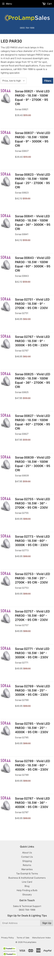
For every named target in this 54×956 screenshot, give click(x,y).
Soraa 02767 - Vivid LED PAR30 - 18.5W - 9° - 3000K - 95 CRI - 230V (32, 341)
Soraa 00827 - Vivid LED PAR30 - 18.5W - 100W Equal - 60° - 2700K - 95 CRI (32, 422)
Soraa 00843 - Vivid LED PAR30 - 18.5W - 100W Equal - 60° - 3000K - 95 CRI (32, 264)
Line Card (27, 881)
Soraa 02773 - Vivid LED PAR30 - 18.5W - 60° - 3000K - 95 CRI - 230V (32, 541)
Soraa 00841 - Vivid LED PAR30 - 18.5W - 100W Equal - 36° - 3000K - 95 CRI (32, 222)
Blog (27, 886)
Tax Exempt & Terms (27, 873)
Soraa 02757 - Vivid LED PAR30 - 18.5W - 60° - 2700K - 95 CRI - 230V (32, 616)
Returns (27, 865)
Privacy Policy (7, 937)
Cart (49, 3)
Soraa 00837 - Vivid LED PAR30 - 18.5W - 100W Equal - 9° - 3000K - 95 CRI (32, 139)
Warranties (27, 869)
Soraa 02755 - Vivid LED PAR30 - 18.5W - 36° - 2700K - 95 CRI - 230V (32, 503)
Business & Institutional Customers (27, 877)
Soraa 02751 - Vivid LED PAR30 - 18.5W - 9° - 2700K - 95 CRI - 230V (32, 304)
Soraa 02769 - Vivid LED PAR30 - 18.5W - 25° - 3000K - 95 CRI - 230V (32, 690)
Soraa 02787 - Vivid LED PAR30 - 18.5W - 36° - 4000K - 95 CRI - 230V (32, 803)
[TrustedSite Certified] (9, 949)
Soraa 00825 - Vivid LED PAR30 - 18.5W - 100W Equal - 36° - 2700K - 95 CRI (32, 380)
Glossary (27, 894)
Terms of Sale (23, 937)
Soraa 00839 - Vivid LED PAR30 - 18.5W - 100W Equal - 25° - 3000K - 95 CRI (32, 464)
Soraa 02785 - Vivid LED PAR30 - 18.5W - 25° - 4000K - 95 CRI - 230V (32, 728)
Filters (47, 80)
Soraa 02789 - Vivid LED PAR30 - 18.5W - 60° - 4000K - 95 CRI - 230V (32, 765)
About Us (27, 852)
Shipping (27, 861)
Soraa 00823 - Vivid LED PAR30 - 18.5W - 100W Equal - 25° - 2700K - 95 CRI (32, 181)
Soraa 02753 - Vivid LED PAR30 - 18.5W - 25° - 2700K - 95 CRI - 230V (32, 578)
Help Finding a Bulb (27, 890)
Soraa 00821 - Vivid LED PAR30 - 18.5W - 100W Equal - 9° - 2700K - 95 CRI (32, 97)
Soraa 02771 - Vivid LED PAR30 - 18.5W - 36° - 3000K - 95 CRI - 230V (32, 653)
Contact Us (27, 856)
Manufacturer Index (41, 937)
